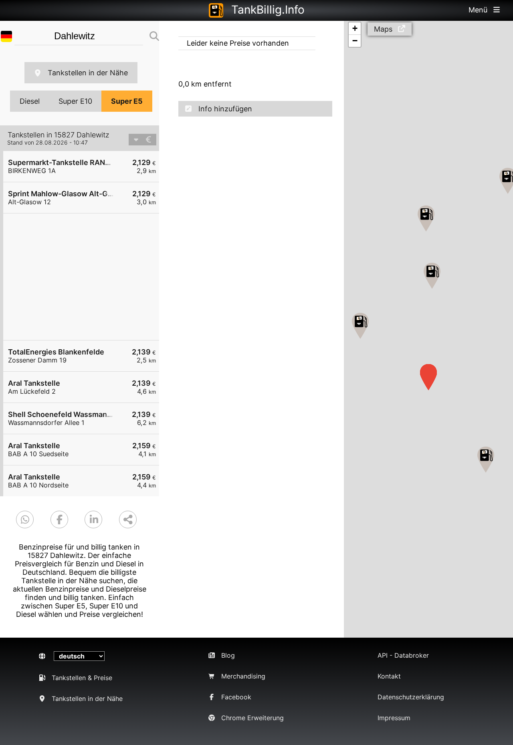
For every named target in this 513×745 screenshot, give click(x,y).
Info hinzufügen (225, 109)
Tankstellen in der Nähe (88, 72)
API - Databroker (403, 655)
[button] (485, 460)
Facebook (236, 697)
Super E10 (75, 101)
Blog (228, 655)
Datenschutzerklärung (411, 697)
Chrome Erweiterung (252, 718)
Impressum (394, 718)
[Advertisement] (85, 277)
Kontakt (389, 676)
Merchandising (243, 676)
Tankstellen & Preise (82, 678)
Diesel (30, 101)
